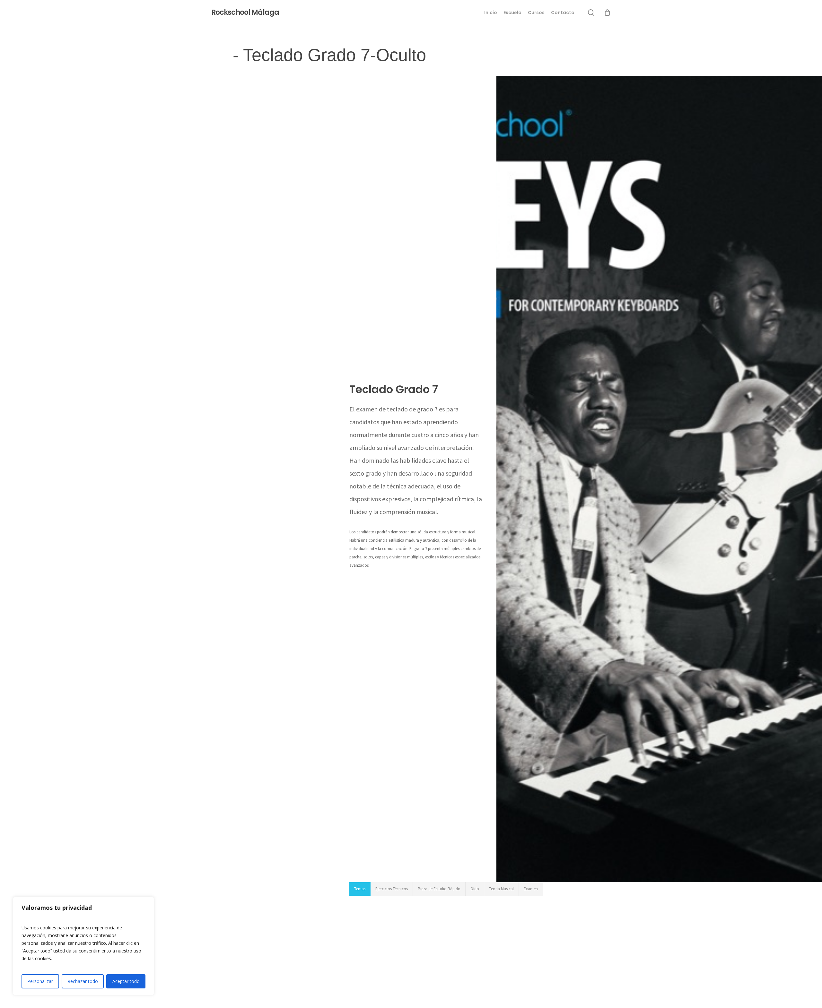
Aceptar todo (126, 981)
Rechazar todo (82, 981)
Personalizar (40, 981)
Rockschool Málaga (245, 12)
